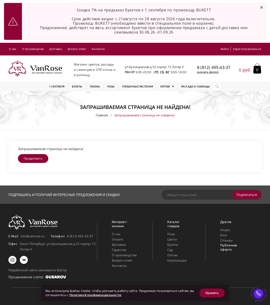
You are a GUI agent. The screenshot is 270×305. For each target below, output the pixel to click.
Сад (170, 250)
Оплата (117, 239)
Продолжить (33, 158)
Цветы (172, 239)
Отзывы (226, 240)
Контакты (98, 49)
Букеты (172, 244)
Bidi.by (62, 270)
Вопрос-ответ (77, 49)
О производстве (33, 49)
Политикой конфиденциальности (95, 295)
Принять (212, 293)
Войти (225, 49)
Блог (223, 235)
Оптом (172, 255)
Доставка (55, 49)
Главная (102, 115)
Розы (171, 234)
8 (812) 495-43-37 (213, 67)
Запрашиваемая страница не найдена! (144, 115)
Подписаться (246, 194)
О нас (12, 49)
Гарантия (119, 250)
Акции (225, 230)
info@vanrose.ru (32, 236)
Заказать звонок (208, 72)
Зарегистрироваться (247, 49)
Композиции (177, 260)
